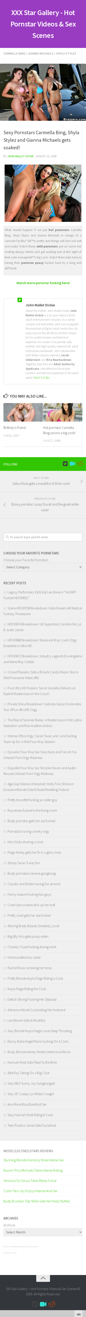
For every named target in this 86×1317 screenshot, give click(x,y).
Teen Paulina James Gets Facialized (32, 1125)
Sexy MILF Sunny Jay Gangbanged (31, 1083)
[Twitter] (65, 464)
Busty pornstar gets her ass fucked (31, 821)
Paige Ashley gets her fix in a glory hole (34, 852)
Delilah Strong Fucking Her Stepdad (32, 999)
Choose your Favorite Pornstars (25, 560)
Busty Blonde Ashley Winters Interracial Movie (39, 1052)
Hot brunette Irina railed (24, 957)
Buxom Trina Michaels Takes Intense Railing (33, 1170)
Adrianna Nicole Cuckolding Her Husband (36, 1010)
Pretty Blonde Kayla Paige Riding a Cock (35, 978)
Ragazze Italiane (12, 1253)
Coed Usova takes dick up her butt (31, 905)
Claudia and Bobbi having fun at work (34, 884)
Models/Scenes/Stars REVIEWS (28, 1151)
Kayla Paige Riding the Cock (27, 989)
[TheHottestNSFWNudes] (80, 464)
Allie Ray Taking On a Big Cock (29, 1073)
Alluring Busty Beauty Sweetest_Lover (34, 926)
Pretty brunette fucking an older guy (32, 800)
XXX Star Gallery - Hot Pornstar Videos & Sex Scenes (43, 24)
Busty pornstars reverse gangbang (32, 873)
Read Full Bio (41, 378)
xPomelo (5, 1253)
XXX (4, 1246)
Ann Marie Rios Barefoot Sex (27, 1104)
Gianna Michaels (40, 53)
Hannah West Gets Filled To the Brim (32, 1062)
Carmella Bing (14, 53)
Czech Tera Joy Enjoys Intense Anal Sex (30, 1191)
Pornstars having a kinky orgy (28, 831)
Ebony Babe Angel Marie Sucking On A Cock (38, 1041)
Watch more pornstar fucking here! (43, 283)
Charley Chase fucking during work (32, 947)
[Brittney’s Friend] (23, 412)
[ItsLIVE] (72, 464)
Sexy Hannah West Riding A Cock (30, 1115)
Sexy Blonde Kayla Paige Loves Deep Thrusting (40, 1031)
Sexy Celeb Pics (9, 1246)
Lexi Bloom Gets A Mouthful (26, 1020)
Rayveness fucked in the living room (32, 810)
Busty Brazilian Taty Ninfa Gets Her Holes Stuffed (36, 1201)
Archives (9, 1225)
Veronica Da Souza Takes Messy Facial (29, 1180)
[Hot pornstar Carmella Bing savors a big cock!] (63, 412)
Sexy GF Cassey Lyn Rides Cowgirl (31, 1094)
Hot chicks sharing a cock (25, 842)
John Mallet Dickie (20, 156)
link (82, 1246)
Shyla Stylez (66, 53)
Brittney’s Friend (14, 427)
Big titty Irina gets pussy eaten (28, 936)
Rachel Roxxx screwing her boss (29, 968)
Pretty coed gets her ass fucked (29, 915)
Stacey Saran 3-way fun (24, 863)
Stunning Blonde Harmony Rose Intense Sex (33, 1160)
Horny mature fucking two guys (29, 894)
